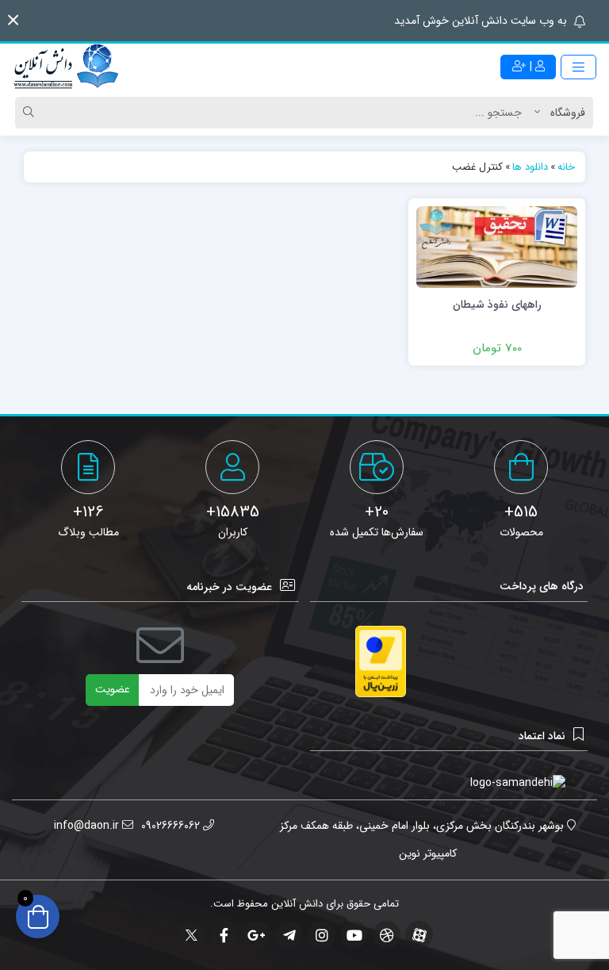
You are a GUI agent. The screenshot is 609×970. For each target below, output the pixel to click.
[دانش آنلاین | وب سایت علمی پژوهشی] (65, 67)
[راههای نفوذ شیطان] (496, 246)
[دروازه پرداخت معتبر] (380, 662)
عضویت (112, 689)
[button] (13, 20)
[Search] (31, 112)
